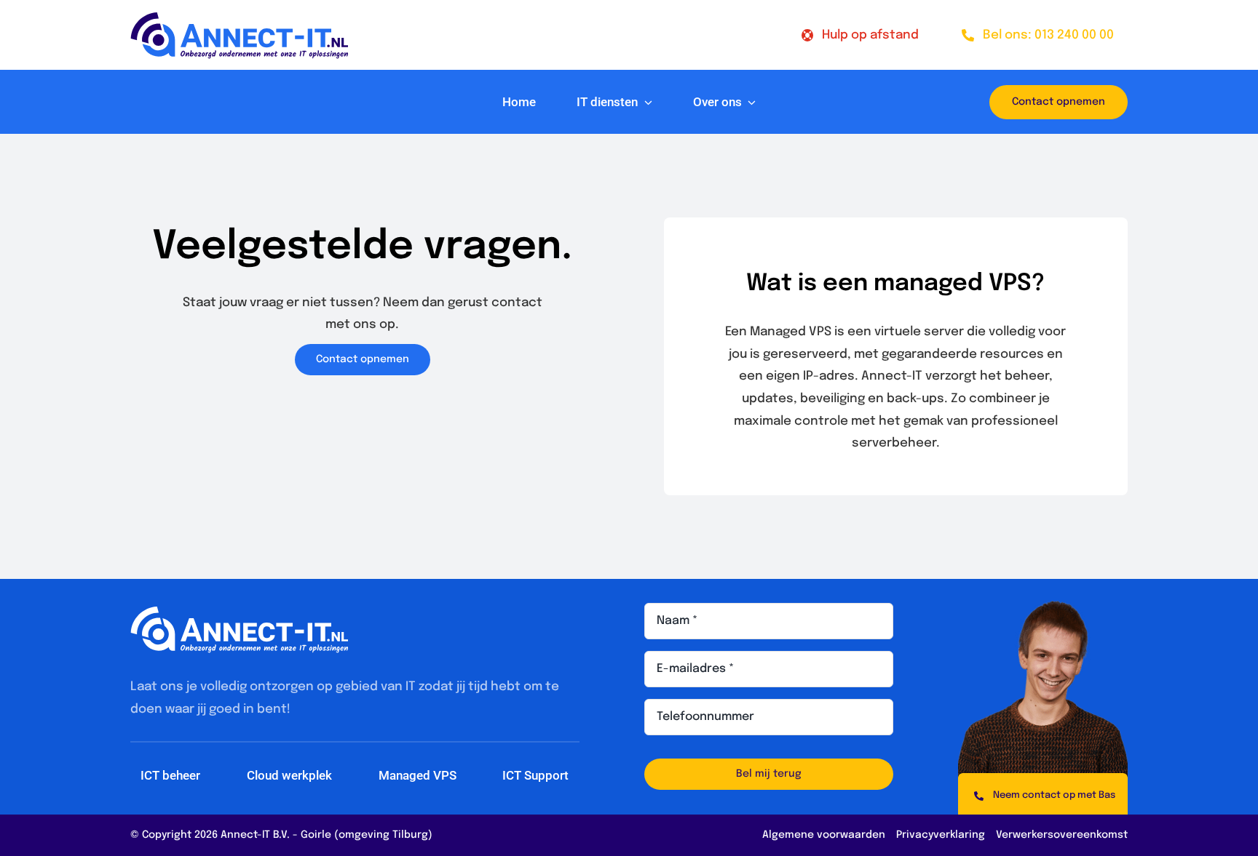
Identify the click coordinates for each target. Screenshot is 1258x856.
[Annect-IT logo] (239, 18)
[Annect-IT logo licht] (239, 613)
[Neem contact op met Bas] (1043, 794)
